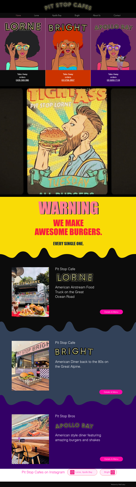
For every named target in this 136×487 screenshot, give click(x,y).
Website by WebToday (118, 484)
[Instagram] (72, 472)
